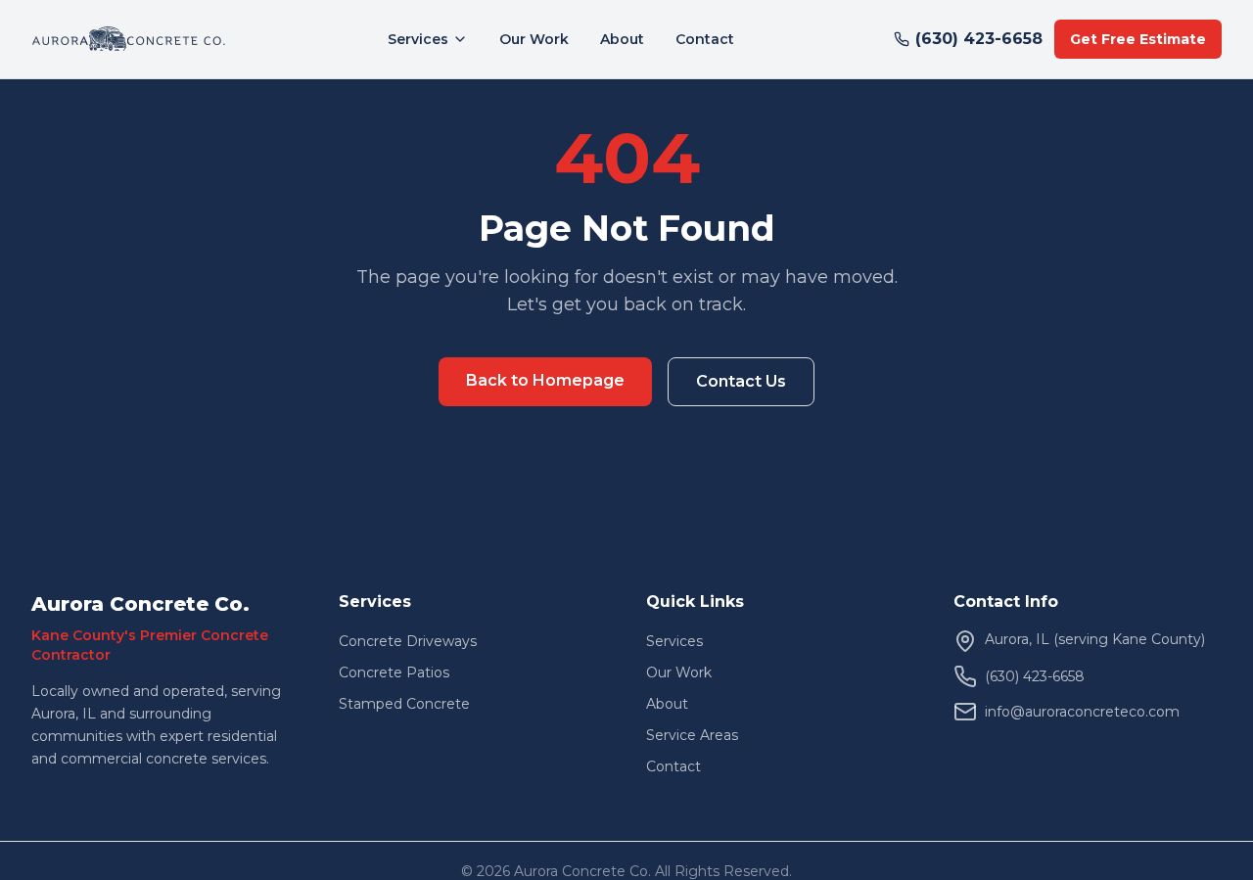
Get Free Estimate (1138, 39)
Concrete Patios (394, 672)
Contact (704, 39)
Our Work (534, 39)
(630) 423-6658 (979, 38)
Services (418, 39)
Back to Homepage (545, 380)
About (622, 39)
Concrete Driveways (408, 641)
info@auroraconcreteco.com (1082, 711)
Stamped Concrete (404, 704)
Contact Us (741, 381)
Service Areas (692, 735)
